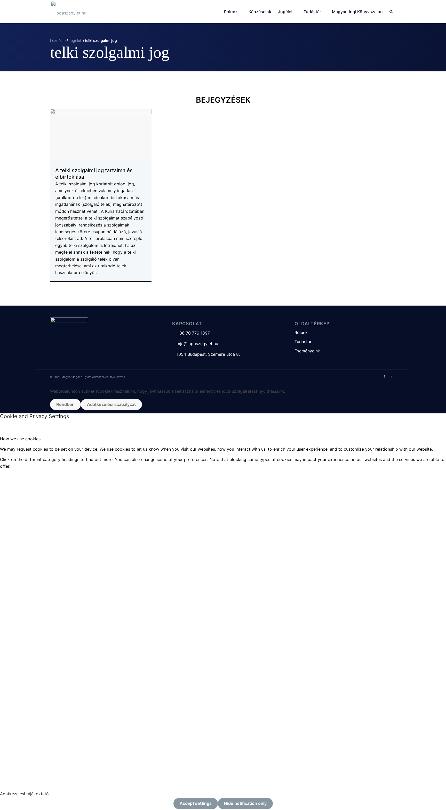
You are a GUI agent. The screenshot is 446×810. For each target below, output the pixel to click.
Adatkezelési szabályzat (111, 404)
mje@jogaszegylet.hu (195, 343)
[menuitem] (233, 11)
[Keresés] (391, 11)
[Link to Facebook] (384, 376)
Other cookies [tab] (13, 724)
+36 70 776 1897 (191, 333)
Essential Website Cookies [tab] (25, 476)
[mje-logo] (68, 11)
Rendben (65, 404)
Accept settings (196, 803)
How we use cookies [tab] (20, 438)
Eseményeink (307, 350)
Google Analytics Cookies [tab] (25, 567)
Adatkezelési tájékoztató (108, 377)
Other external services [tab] (22, 614)
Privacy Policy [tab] (14, 773)
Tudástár (303, 341)
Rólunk (301, 332)
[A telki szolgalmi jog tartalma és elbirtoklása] (101, 135)
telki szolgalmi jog (109, 52)
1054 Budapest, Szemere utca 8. (206, 354)
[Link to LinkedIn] (392, 376)
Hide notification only (245, 803)
